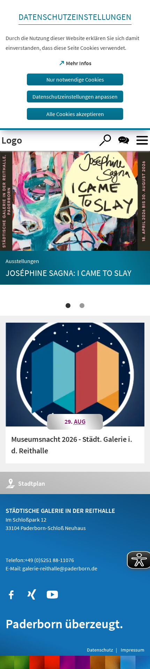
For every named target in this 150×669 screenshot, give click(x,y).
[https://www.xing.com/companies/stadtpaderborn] (31, 594)
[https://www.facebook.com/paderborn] (11, 594)
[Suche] (105, 140)
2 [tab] (82, 305)
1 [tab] (68, 305)
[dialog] (75, 65)
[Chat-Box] (124, 140)
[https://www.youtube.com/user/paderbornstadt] (52, 594)
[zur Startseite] (47, 140)
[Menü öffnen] (142, 140)
